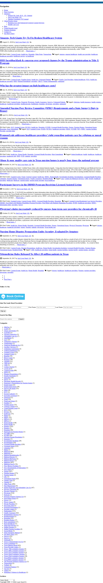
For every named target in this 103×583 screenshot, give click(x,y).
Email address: (5, 307)
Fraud (23, 177)
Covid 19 (7, 368)
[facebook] (7, 292)
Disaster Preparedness (28, 248)
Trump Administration (50, 81)
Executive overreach (10, 396)
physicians (48, 104)
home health (52, 250)
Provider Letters (9, 509)
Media (6, 450)
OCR (22, 156)
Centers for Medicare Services (74, 178)
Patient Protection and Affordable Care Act (17, 487)
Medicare (16, 180)
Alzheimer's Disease (10, 341)
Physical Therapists (76, 225)
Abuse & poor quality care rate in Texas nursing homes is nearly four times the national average (49, 160)
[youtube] (27, 292)
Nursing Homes (79, 127)
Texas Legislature (9, 543)
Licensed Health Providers (59, 127)
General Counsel (31, 177)
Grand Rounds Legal (10, 408)
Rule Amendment (12, 129)
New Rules (7, 469)
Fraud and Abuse (9, 401)
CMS (86, 178)
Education (7, 377)
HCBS (75, 203)
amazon (62, 54)
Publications (8, 511)
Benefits (6, 356)
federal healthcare (79, 79)
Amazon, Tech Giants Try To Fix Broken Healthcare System (31, 38)
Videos (6, 570)
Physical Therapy (9, 491)
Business (7, 359)
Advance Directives (10, 334)
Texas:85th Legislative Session (14, 558)
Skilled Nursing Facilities (12, 529)
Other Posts (39, 54)
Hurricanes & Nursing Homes (13, 432)
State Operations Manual (12, 533)
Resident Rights (48, 178)
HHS (15, 81)
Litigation (3, 178)
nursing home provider (37, 180)
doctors (99, 225)
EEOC (6, 379)
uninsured (61, 81)
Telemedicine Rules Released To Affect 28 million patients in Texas (34, 254)
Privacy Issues (8, 502)
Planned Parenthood (24, 81)
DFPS (6, 372)
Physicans (31, 102)
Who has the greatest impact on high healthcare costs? (28, 85)
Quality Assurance (41, 102)
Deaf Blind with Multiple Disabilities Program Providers (23, 203)
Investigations (78, 177)
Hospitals (31, 54)
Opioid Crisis (8, 480)
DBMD (2, 203)
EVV (5, 392)
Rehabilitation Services (11, 514)
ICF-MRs (7, 433)
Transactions (47, 54)
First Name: (32, 307)
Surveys (50, 102)
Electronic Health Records (12, 381)
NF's (78, 129)
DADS (91, 178)
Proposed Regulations (11, 507)
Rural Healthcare (9, 524)
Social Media (8, 531)
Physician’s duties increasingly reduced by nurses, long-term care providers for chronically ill (48, 209)
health (85, 154)
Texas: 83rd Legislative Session (14, 556)
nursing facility (73, 250)
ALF (12, 127)
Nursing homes (9, 475)
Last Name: (59, 307)
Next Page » (8, 279)
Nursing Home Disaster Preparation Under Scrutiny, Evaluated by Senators (39, 231)
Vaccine (6, 569)
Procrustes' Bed (9, 505)
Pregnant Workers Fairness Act (14, 496)
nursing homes (83, 250)
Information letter (5, 205)
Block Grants (8, 358)
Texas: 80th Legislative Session (14, 551)
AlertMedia (7, 338)
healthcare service (19, 56)
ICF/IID (47, 127)
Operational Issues (91, 127)
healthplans (34, 104)
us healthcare (30, 56)
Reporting (3, 129)
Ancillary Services (10, 347)
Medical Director (9, 457)
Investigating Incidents (66, 177)
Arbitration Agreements (11, 349)
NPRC (83, 129)
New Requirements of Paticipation (15, 468)
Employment (8, 385)
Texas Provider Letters (11, 547)
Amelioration (8, 343)
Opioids (6, 482)
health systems (96, 102)
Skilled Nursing (9, 527)
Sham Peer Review (10, 525)
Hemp (6, 415)
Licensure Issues (9, 446)
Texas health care (50, 227)
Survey (20, 205)
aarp (62, 178)
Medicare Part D (9, 464)
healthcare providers (6, 56)
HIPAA (6, 419)
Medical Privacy (9, 460)
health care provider (84, 54)
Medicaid (10, 180)
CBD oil (6, 363)
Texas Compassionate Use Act (13, 542)
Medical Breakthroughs (11, 455)
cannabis (7, 361)
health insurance (85, 102)
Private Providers (9, 504)
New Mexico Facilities (11, 466)
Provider (2, 131)
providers (34, 81)
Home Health (22, 154)
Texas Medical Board (11, 545)
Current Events (15, 54)
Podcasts (7, 495)
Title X (40, 81)
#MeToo (6, 327)
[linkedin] (20, 292)
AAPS (6, 329)
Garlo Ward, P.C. (5, 2)
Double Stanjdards (10, 376)
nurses (23, 227)
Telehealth (7, 540)
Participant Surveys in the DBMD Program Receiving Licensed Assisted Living (41, 184)
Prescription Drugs (10, 498)
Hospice (6, 426)
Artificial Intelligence (10, 350)
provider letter (10, 131)
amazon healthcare (71, 54)
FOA (88, 79)
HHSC (68, 129)
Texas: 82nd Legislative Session (14, 554)
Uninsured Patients (45, 79)
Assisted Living (19, 127)
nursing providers (89, 270)
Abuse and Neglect (10, 331)
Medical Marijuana (10, 459)
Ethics (6, 390)
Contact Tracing (9, 367)
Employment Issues (10, 386)
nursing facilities (91, 129)
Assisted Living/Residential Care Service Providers (85, 201)
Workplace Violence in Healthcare (15, 572)
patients (27, 156)
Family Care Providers (66, 79)
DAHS (43, 129)
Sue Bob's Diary (9, 534)
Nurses (71, 127)
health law (24, 54)
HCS (5, 410)
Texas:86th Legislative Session (14, 560)
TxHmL (6, 565)
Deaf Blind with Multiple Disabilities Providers (57, 203)
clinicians (77, 102)
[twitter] (13, 292)
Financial (24, 102)
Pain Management (9, 486)
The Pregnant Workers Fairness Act (15, 561)
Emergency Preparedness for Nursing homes (18, 383)
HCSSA (28, 127)
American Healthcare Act (12, 345)
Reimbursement (9, 516)
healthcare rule (11, 156)
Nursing (28, 227)
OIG (5, 477)
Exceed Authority (9, 394)
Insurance (7, 439)
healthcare (94, 54)
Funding (6, 403)
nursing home (24, 180)
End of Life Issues (10, 388)
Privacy (6, 500)
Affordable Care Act (10, 336)
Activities (7, 332)
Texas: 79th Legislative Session (14, 549)
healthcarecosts (25, 104)
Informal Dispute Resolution (13, 437)
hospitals (42, 104)
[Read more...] (30, 51)
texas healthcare (50, 180)
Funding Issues (26, 79)
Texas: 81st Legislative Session (14, 552)
